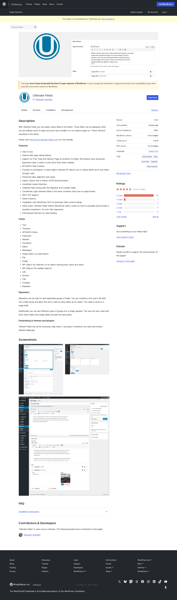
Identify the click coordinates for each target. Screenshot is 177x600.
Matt (140, 564)
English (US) (153, 151)
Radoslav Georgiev (44, 99)
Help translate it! (108, 19)
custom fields (147, 157)
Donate (110, 568)
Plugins (44, 568)
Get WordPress (165, 4)
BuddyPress (143, 571)
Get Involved (111, 560)
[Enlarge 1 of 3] (60, 347)
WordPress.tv (80, 571)
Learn (76, 560)
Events (108, 564)
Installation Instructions (29, 512)
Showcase (46, 560)
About (12, 560)
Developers (78, 568)
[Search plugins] (35, 27)
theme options (152, 166)
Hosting (13, 568)
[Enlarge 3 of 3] (106, 400)
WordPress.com (145, 560)
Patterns (45, 571)
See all (155, 216)
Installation (51, 110)
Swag (109, 571)
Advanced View (123, 173)
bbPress (142, 568)
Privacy (13, 571)
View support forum (125, 237)
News (12, 564)
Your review (121, 216)
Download (152, 97)
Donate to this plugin (125, 261)
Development (67, 110)
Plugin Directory (16, 12)
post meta (145, 162)
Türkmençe (37, 585)
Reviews (36, 110)
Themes (45, 564)
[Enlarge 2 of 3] (106, 347)
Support (154, 110)
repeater (154, 162)
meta (155, 157)
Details (24, 110)
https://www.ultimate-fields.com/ (43, 139)
